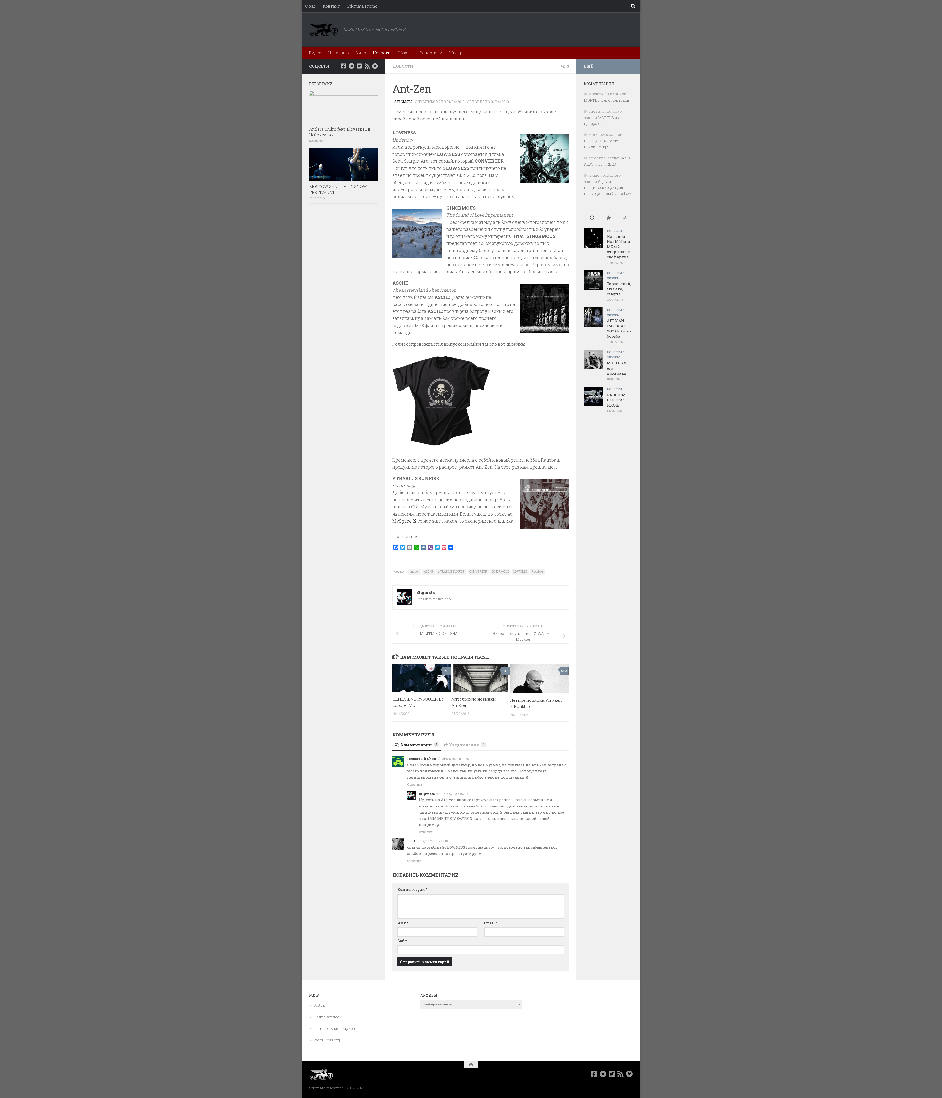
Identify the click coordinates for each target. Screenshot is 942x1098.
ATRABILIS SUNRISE (451, 571)
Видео (315, 52)
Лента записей (328, 1016)
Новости (382, 52)
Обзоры (405, 52)
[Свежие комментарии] (624, 218)
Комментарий (412, 889)
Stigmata (403, 101)
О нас (310, 6)
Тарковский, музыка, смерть (619, 288)
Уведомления (467, 744)
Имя (402, 923)
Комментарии (418, 744)
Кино (361, 52)
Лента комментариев (334, 1028)
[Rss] (367, 66)
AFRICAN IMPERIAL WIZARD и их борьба (619, 328)
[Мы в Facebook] (343, 66)
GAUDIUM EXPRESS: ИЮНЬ (616, 400)
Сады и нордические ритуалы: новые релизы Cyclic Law (607, 187)
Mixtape (457, 52)
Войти (319, 1005)
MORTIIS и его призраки (606, 100)
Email (490, 923)
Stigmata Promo (362, 6)
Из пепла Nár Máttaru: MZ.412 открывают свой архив (619, 246)
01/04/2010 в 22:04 (454, 794)
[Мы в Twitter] (359, 66)
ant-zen (414, 571)
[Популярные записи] (608, 218)
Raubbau (537, 571)
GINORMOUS (500, 571)
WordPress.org (327, 1039)
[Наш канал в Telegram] (351, 66)
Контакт (331, 6)
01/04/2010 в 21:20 (455, 758)
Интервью (338, 52)
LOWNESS (520, 571)
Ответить (415, 784)
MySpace (402, 521)
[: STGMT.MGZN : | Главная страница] (324, 29)
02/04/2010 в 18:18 (434, 841)
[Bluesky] (375, 66)
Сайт (402, 941)
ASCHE (428, 571)
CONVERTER (478, 571)
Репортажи (431, 52)
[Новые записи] (592, 218)
